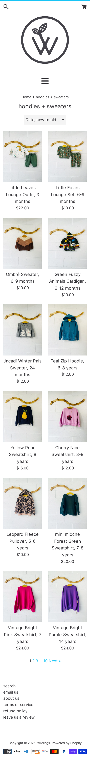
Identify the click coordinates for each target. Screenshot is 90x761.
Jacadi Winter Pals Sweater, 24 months (22, 367)
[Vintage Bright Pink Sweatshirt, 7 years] (22, 596)
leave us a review (19, 717)
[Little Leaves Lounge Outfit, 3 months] (22, 156)
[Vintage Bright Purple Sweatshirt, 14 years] (67, 596)
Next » (55, 661)
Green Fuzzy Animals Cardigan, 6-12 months (67, 281)
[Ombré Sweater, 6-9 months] (22, 243)
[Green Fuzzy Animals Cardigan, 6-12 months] (67, 243)
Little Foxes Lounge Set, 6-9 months (67, 194)
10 (45, 661)
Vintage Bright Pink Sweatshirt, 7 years (22, 634)
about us (11, 698)
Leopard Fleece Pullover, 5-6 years (23, 541)
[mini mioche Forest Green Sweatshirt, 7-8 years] (67, 503)
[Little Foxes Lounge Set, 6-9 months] (67, 156)
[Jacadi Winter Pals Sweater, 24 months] (22, 329)
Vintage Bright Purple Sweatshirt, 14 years (68, 634)
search (9, 686)
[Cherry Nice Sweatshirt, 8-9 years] (67, 416)
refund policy (15, 711)
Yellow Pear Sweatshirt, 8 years (22, 454)
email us (10, 692)
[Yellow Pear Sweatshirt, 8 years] (22, 416)
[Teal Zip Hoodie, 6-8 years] (67, 329)
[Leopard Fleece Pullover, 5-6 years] (22, 503)
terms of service (18, 704)
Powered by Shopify (67, 743)
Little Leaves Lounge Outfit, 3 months (22, 194)
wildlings (43, 743)
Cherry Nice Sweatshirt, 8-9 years (67, 454)
